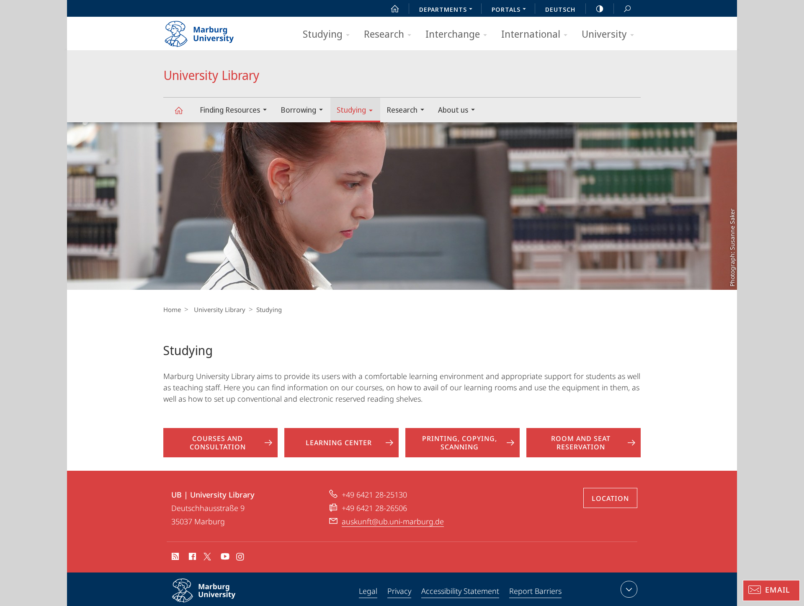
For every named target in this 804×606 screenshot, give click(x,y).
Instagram (240, 558)
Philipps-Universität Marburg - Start (215, 31)
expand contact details (629, 589)
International (530, 34)
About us (453, 110)
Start (395, 8)
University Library (178, 110)
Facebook (191, 558)
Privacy (399, 591)
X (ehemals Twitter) (208, 556)
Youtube (224, 558)
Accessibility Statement (460, 591)
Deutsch (560, 9)
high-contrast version (599, 8)
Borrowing (298, 110)
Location (610, 498)
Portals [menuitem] (506, 9)
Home (172, 309)
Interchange (452, 34)
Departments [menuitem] (443, 9)
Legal (368, 591)
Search (627, 8)
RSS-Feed (174, 558)
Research (384, 34)
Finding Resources (230, 110)
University (604, 34)
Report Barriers (535, 591)
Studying (323, 34)
